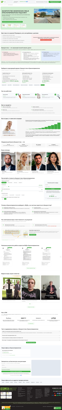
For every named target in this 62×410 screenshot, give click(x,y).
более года (15, 182)
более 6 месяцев (10, 182)
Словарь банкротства (38, 390)
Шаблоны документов (38, 389)
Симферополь (33, 382)
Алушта (3, 382)
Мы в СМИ (28, 394)
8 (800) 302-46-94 (23, 1)
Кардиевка (20, 382)
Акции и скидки (29, 389)
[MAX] (27, 1)
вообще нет (20, 182)
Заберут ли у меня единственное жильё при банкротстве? (11, 331)
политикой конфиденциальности (56, 192)
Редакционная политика (50, 406)
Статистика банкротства (39, 394)
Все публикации (31, 323)
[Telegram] (26, 1)
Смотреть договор (32, 234)
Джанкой (11, 382)
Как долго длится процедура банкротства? (9, 335)
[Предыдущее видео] (2, 288)
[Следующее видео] (60, 288)
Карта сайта (44, 406)
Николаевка (27, 382)
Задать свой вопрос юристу (31, 342)
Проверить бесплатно (7, 408)
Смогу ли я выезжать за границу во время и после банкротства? (12, 337)
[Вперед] (61, 160)
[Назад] (1, 96)
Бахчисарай (7, 382)
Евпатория (15, 382)
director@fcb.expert (57, 391)
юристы (48, 134)
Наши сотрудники (29, 397)
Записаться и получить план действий (16, 371)
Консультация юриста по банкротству (21, 390)
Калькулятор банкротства (29, 391)
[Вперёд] (60, 96)
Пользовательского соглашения (47, 393)
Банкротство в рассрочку (29, 393)
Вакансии (28, 398)
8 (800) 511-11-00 (56, 388)
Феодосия (37, 382)
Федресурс (51, 130)
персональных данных (51, 191)
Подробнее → (4, 82)
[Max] (21, 375)
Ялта (41, 382)
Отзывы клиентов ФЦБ (39, 393)
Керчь (24, 382)
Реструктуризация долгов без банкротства (21, 396)
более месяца (4, 182)
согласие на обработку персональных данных (47, 389)
